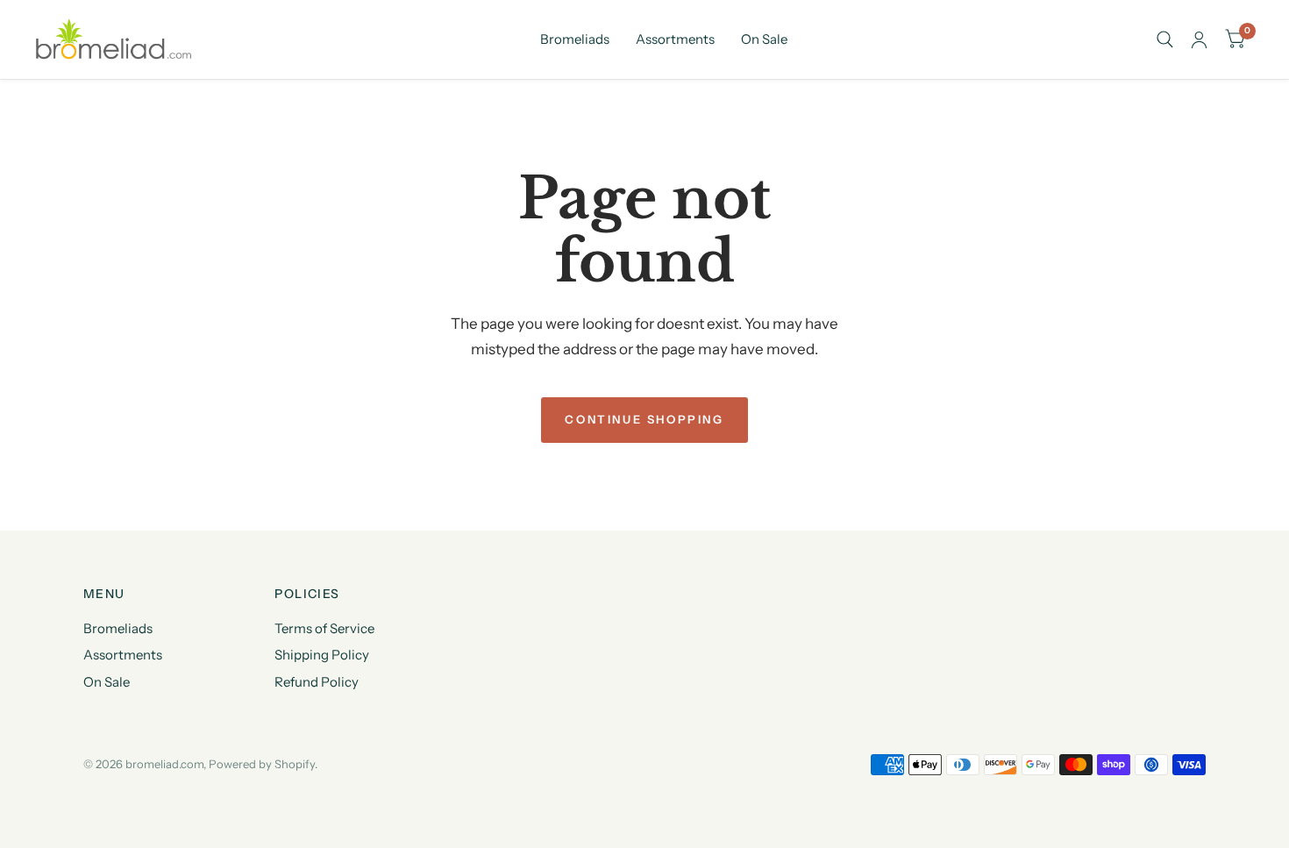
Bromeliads (574, 39)
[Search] (1165, 39)
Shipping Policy (321, 654)
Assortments (675, 39)
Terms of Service (324, 628)
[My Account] (1199, 39)
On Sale (764, 39)
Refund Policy (316, 681)
